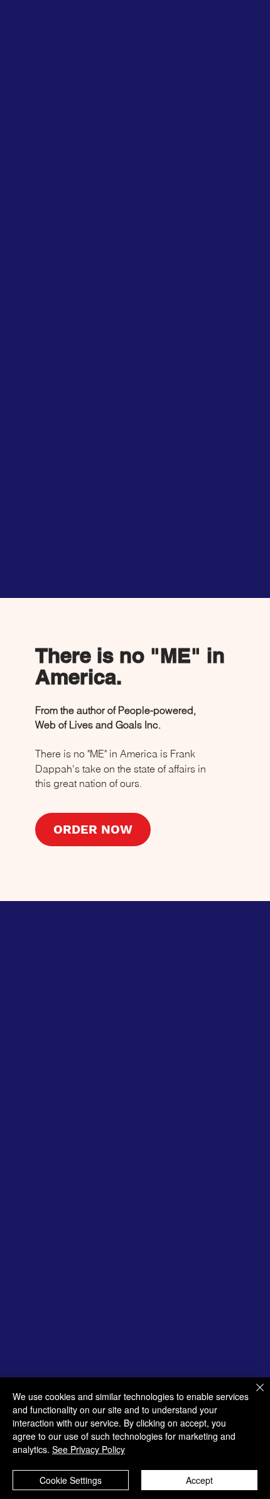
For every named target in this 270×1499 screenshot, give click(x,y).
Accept (199, 1480)
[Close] (252, 1395)
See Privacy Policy (88, 1449)
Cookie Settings (71, 1480)
